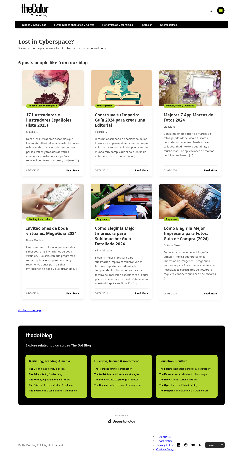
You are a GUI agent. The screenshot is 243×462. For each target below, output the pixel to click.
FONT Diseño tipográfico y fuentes (74, 24)
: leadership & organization (113, 368)
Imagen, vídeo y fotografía (42, 105)
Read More (72, 170)
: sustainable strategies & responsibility (184, 368)
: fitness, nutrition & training (178, 385)
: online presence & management (117, 385)
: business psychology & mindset (116, 379)
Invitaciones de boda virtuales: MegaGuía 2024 (51, 230)
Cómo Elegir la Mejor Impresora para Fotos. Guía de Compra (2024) (186, 233)
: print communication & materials (51, 385)
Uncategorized (168, 24)
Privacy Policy (165, 445)
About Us (165, 437)
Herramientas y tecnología (117, 24)
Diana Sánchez (34, 240)
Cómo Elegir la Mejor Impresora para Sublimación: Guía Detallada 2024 (115, 235)
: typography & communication (49, 379)
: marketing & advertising (45, 374)
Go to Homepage (29, 310)
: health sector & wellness (178, 379)
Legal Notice (165, 441)
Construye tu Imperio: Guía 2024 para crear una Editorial (120, 120)
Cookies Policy (165, 449)
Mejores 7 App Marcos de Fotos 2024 (188, 117)
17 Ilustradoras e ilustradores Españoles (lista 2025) (48, 120)
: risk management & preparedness (183, 390)
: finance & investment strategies (116, 374)
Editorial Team (103, 250)
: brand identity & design (47, 368)
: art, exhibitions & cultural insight (183, 374)
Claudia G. (32, 131)
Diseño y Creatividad (34, 24)
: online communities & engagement (53, 390)
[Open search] (210, 10)
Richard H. (101, 131)
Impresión (146, 24)
